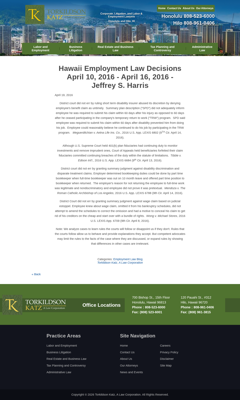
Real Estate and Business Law (115, 48)
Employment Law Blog (128, 259)
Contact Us (174, 8)
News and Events (131, 372)
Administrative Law (202, 48)
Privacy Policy (169, 352)
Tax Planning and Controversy (162, 48)
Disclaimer (167, 358)
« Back (36, 274)
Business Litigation (75, 48)
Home (162, 8)
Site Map (166, 365)
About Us (188, 8)
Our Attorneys (204, 8)
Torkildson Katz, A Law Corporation (120, 262)
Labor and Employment (40, 48)
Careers (165, 345)
